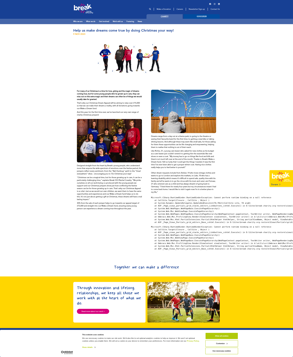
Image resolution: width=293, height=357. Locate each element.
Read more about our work (93, 311)
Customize (220, 343)
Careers (180, 9)
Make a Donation (164, 9)
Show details (87, 347)
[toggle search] (150, 9)
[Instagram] (214, 4)
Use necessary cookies (222, 351)
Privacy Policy (193, 341)
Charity (164, 16)
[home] (88, 8)
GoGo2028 (202, 16)
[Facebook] (210, 4)
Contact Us (215, 9)
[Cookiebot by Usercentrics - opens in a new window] (67, 352)
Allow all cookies (221, 336)
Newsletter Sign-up (197, 9)
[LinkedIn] (219, 4)
